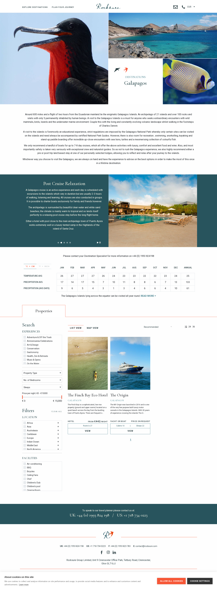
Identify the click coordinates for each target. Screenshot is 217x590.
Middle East (32, 445)
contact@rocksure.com (145, 546)
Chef (29, 479)
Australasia (32, 430)
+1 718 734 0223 (96, 546)
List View (75, 328)
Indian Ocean (33, 442)
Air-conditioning (34, 464)
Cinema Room (33, 490)
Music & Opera (33, 360)
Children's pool (33, 486)
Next (193, 210)
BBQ (29, 467)
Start (97, 242)
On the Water (33, 363)
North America (34, 449)
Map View (92, 328)
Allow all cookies (171, 581)
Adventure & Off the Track (39, 337)
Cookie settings (200, 581)
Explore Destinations (35, 7)
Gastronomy (33, 352)
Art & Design (33, 345)
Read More (148, 295)
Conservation (33, 348)
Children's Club (33, 482)
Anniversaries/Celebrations (40, 341)
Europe (30, 438)
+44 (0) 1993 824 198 (72, 546)
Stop (100, 242)
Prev (113, 210)
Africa (30, 423)
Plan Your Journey (63, 7)
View (87, 431)
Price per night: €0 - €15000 (35, 393)
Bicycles (31, 471)
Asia (29, 426)
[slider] (22, 397)
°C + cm (30, 266)
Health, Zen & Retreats (37, 356)
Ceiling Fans (32, 475)
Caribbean (32, 434)
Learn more (23, 585)
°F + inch (44, 266)
